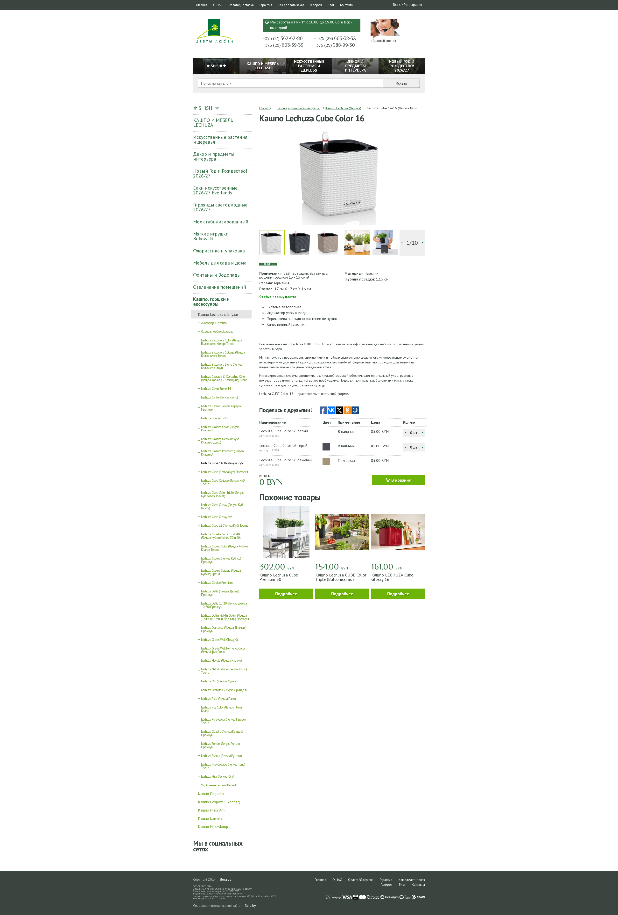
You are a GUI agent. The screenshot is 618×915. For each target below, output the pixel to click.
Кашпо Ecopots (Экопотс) (219, 801)
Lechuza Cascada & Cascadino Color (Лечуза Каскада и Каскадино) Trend (224, 378)
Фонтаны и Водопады (217, 275)
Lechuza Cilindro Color (214, 418)
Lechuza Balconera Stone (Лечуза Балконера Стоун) (221, 366)
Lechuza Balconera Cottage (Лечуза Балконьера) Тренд (223, 354)
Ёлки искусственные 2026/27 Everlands (215, 190)
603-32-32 (335, 38)
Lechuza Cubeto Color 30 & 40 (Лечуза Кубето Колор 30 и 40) (220, 536)
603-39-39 (283, 45)
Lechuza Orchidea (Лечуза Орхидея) (223, 690)
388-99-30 (334, 45)
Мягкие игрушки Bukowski (211, 236)
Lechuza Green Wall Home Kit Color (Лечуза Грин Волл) (223, 650)
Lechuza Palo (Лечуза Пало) (218, 698)
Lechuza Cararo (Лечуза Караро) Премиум (221, 408)
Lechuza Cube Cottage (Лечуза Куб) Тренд (223, 482)
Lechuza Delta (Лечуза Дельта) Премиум (220, 593)
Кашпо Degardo (211, 793)
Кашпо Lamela (210, 818)
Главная (201, 5)
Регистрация (413, 4)
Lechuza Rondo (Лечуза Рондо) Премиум (220, 745)
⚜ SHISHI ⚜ (206, 108)
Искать (401, 83)
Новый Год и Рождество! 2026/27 (220, 173)
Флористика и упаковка (219, 251)
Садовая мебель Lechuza (217, 331)
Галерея (316, 5)
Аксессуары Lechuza (213, 323)
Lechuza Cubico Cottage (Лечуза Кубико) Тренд (221, 572)
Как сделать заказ (291, 5)
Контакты (346, 5)
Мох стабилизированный (220, 222)
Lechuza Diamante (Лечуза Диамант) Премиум (223, 629)
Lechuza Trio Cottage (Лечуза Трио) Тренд (223, 766)
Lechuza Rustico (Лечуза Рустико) (221, 755)
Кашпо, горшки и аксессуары (211, 301)
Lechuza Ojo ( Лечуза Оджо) (218, 681)
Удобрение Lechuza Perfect (218, 785)
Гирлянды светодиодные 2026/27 (220, 207)
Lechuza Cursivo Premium (216, 582)
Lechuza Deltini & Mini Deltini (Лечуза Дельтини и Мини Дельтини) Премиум (225, 617)
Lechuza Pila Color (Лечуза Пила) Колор (221, 709)
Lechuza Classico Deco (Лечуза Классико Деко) (220, 440)
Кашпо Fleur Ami (211, 810)
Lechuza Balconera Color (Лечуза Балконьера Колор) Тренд (221, 342)
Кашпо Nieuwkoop (213, 826)
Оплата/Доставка (241, 5)
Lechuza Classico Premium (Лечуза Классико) (222, 453)
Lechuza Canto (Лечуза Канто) (219, 397)
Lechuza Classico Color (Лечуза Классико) (220, 428)
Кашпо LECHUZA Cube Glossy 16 (392, 577)
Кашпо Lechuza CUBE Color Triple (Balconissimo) (340, 577)
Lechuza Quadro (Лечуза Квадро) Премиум (222, 733)
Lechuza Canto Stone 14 (216, 388)
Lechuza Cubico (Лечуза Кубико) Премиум (221, 560)
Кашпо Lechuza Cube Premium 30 (278, 577)
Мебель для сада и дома (219, 263)
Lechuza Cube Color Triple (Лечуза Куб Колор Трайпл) (222, 494)
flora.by (225, 879)
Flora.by (265, 108)
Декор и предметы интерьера (213, 156)
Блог (331, 5)
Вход (397, 4)
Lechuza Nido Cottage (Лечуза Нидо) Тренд (224, 671)
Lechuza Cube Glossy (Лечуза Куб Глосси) (222, 506)
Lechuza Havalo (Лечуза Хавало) (221, 660)
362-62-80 (283, 38)
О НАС (218, 5)
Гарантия (266, 5)
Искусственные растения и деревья (220, 139)
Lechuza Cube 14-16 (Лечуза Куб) (222, 463)
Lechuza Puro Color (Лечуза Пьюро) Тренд (223, 721)
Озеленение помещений (219, 287)
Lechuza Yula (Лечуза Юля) (217, 776)
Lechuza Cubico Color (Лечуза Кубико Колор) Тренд (224, 548)
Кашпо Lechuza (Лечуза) (218, 314)
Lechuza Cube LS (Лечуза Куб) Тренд (224, 525)
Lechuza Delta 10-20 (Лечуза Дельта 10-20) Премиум (224, 605)
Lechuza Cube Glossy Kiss (216, 517)
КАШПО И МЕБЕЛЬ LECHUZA (213, 122)
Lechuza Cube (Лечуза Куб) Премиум (224, 472)
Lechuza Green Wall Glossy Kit (219, 639)
